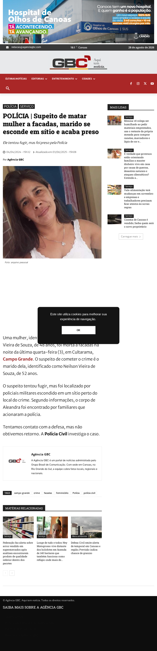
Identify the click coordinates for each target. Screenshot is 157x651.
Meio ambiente (79, 536)
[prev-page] (5, 573)
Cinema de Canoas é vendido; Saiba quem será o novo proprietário (139, 223)
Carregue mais (129, 236)
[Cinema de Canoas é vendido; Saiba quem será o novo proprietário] (114, 219)
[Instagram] (138, 84)
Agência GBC (15, 159)
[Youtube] (152, 84)
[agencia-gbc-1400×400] (78, 42)
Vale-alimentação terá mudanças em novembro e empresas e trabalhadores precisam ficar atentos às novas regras (138, 198)
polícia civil (89, 492)
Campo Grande (18, 359)
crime (37, 492)
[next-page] (12, 573)
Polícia (10, 106)
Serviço (27, 106)
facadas (48, 492)
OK (78, 330)
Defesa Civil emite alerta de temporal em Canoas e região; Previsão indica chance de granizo (85, 547)
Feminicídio (62, 492)
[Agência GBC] (17, 463)
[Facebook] (131, 84)
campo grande (22, 492)
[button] (8, 88)
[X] (145, 84)
